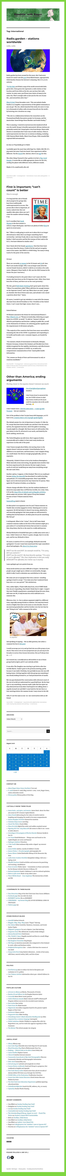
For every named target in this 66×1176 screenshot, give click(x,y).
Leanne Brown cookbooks (16, 1066)
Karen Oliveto (12, 853)
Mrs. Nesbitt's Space (14, 936)
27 (34, 765)
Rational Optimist (13, 871)
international (29, 175)
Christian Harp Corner (15, 822)
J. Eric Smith (12, 844)
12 (28, 758)
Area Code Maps (13, 1046)
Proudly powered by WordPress (35, 1169)
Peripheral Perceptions (15, 947)
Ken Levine (11, 1003)
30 (9, 769)
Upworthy (11, 1088)
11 (22, 758)
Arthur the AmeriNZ (18, 476)
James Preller (12, 849)
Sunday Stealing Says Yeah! (26, 1104)
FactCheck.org (12, 970)
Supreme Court (31, 365)
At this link (11, 86)
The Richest (12, 1028)
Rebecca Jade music (14, 873)
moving (12, 703)
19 (28, 762)
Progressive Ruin (13, 1014)
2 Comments (20, 367)
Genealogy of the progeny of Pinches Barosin (22, 833)
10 (16, 758)
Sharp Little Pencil (14, 952)
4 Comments (33, 703)
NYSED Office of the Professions (18, 1075)
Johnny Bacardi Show (15, 934)
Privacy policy (12, 795)
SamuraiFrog (11, 501)
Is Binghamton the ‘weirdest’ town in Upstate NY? (30, 1124)
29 (47, 765)
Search (20, 153)
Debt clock (11, 1061)
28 (40, 765)
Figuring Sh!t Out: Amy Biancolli (18, 828)
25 (22, 765)
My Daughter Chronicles (16, 940)
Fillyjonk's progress (14, 929)
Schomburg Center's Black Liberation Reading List (24, 1017)
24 (16, 765)
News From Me (13, 1005)
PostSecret (11, 1012)
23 (9, 765)
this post (22, 644)
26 (28, 765)
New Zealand (17, 703)
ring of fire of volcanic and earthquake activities (29, 492)
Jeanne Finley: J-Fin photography (19, 851)
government (33, 364)
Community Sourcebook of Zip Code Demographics (24, 1057)
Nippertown (12, 1008)
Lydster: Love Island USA (25, 1122)
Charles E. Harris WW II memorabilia (26, 1115)
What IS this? (11, 102)
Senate (25, 365)
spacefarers (29, 246)
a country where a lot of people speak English (28, 418)
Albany (10, 1043)
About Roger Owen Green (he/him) (19, 788)
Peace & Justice (13, 867)
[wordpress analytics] (28, 1141)
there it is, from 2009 (30, 546)
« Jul (15, 772)
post (25, 77)
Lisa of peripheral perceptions (36, 388)
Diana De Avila (12, 826)
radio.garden (44, 175)
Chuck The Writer (13, 824)
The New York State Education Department (22, 1082)
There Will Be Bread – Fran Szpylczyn (20, 876)
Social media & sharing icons (24, 1175)
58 (41, 263)
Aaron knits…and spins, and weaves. (19, 810)
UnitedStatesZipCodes (15, 1086)
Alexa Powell (12, 815)
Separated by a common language (19, 1019)
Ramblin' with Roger (12, 1169)
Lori (9, 1108)
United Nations (40, 365)
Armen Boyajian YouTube (16, 819)
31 (15, 769)
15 (46, 758)
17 (15, 762)
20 (34, 762)
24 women (22, 263)
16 (9, 762)
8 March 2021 (14, 317)
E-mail (10, 790)
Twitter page (12, 905)
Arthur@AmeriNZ (34, 702)
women (14, 367)
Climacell (11, 1055)
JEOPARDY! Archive (14, 898)
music (35, 175)
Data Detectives (13, 893)
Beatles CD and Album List (16, 994)
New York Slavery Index (15, 1070)
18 (22, 762)
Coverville (11, 996)
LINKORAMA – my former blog (18, 900)
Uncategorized (21, 175)
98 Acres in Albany (14, 992)
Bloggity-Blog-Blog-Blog (16, 922)
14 (40, 758)
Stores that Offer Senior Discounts (19, 1077)
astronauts (27, 364)
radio (39, 175)
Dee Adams (11, 925)
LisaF (8, 703)
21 (40, 762)
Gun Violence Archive (15, 974)
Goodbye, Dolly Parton (21, 1117)
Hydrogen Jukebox (14, 842)
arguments (26, 702)
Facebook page (13, 896)
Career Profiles (12, 1052)
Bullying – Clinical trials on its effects (20, 1050)
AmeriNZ (11, 920)
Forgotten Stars (13, 931)
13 (34, 758)
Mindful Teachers (13, 862)
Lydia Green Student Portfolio (17, 858)
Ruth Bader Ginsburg (23, 286)
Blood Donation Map (14, 1048)
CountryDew (12, 1111)
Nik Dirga (11, 943)
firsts (45, 225)
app (40, 153)
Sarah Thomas (19, 365)
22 (47, 762)
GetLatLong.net (13, 1064)
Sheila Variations (13, 1021)
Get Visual (11, 837)
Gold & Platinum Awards (16, 999)
